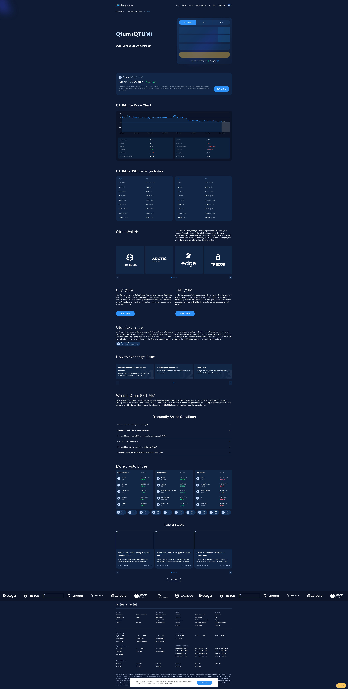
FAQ (209, 5)
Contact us (119, 620)
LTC (169, 511)
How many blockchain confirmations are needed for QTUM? (140, 452)
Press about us (120, 617)
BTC (122, 511)
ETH (134, 511)
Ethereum (125, 484)
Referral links (159, 617)
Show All (174, 580)
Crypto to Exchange (121, 646)
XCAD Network (205, 490)
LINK (215, 511)
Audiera (163, 484)
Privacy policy (179, 620)
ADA (203, 511)
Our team (138, 622)
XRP (192, 511)
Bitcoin (124, 477)
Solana (124, 503)
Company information (141, 614)
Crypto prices (120, 661)
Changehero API (160, 620)
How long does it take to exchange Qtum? (133, 430)
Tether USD (125, 490)
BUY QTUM (221, 89)
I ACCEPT (204, 682)
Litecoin (124, 497)
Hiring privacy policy (200, 614)
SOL (157, 511)
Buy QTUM (125, 314)
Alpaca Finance (205, 484)
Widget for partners (161, 614)
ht (201, 497)
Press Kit (217, 625)
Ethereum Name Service (168, 490)
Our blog (138, 620)
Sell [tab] (221, 22)
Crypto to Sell (179, 633)
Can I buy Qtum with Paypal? (128, 441)
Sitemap (177, 625)
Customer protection (220, 622)
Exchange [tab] (187, 22)
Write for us (198, 625)
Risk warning (198, 617)
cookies (143, 681)
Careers (118, 622)
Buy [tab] (204, 22)
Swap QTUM (125, 343)
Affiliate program (160, 622)
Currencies (218, 614)
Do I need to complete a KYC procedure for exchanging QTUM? (141, 436)
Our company (119, 614)
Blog (214, 5)
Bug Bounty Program (200, 622)
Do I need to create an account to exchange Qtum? (137, 447)
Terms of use (178, 614)
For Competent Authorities (202, 620)
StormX (203, 477)
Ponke (163, 477)
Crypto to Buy (120, 633)
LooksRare (204, 503)
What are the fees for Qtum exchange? (132, 425)
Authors (138, 617)
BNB (227, 511)
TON (180, 511)
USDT (146, 511)
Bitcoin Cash (165, 503)
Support (217, 620)
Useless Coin (165, 497)
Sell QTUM (185, 314)
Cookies (177, 622)
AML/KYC (177, 617)
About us (222, 5)
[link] (148, 11)
